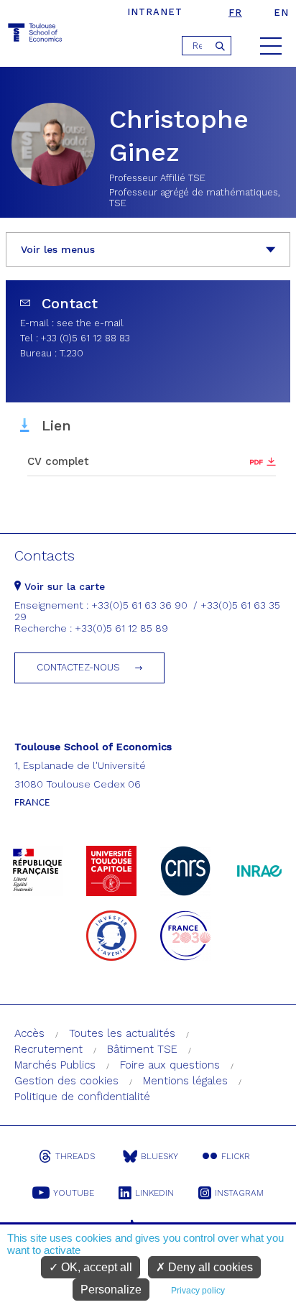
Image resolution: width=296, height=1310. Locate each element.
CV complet (58, 461)
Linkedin (154, 1193)
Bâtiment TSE (142, 1049)
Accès (29, 1033)
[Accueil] (36, 34)
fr (235, 12)
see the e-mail (90, 323)
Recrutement (48, 1049)
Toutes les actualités (122, 1033)
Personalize (111, 1289)
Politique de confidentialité (82, 1096)
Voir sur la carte (63, 586)
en (281, 12)
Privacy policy (198, 1291)
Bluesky (159, 1156)
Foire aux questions (170, 1064)
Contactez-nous (78, 667)
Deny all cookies (209, 1267)
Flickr (235, 1156)
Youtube (73, 1193)
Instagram (239, 1193)
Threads (75, 1156)
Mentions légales (185, 1080)
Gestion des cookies (66, 1080)
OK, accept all (95, 1267)
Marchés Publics (55, 1064)
